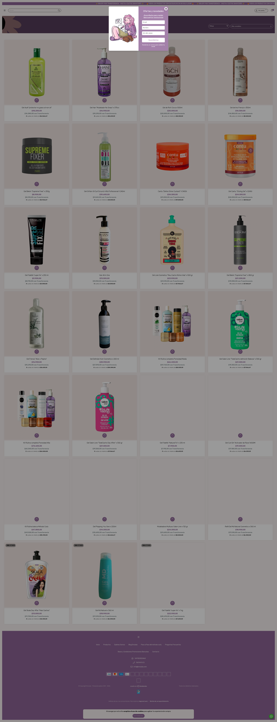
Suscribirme (153, 40)
